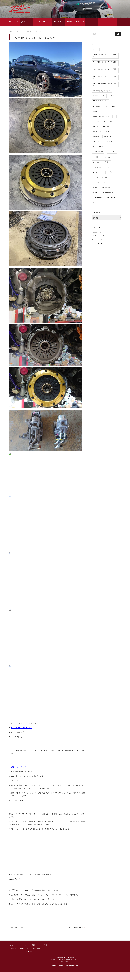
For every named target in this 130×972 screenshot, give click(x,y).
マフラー (106, 182)
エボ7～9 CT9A (98, 152)
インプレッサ (107, 141)
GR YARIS (96, 106)
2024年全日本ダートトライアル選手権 (104, 85)
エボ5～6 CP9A (98, 147)
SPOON (95, 126)
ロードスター (110, 197)
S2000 (112, 121)
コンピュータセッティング (101, 162)
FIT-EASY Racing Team (100, 101)
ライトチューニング (98, 243)
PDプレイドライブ (99, 121)
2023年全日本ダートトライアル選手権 (104, 77)
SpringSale (106, 126)
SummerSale (97, 131)
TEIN (107, 131)
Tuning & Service (23, 22)
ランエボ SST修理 (57, 22)
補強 (94, 202)
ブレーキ (112, 172)
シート (110, 167)
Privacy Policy (28, 951)
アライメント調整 (40, 22)
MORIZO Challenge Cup (101, 116)
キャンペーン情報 (97, 239)
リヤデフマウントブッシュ (101, 187)
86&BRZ (95, 49)
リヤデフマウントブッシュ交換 (103, 192)
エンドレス (96, 157)
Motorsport (80, 22)
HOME (11, 22)
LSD (113, 106)
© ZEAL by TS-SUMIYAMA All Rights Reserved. (65, 965)
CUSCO (95, 96)
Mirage (95, 111)
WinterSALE (107, 136)
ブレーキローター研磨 (100, 177)
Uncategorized (96, 232)
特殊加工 (69, 22)
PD (114, 116)
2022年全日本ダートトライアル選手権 (104, 70)
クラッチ (108, 157)
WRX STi (96, 141)
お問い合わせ (14, 879)
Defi (104, 96)
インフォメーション (98, 236)
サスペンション (98, 167)
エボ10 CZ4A (112, 152)
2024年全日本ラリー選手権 (101, 91)
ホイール (96, 182)
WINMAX (96, 136)
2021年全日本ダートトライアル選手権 (104, 63)
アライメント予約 (30, 948)
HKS (105, 106)
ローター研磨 (97, 197)
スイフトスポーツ (98, 172)
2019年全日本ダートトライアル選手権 (104, 56)
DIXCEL (112, 96)
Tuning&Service (18, 945)
